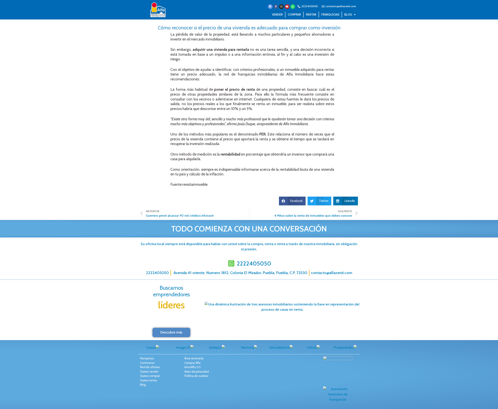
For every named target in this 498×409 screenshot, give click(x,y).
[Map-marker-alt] (270, 6)
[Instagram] (281, 6)
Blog (348, 14)
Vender (277, 14)
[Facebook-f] (276, 6)
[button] (292, 201)
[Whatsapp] (292, 6)
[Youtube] (287, 6)
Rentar (311, 14)
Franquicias (330, 14)
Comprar (294, 14)
